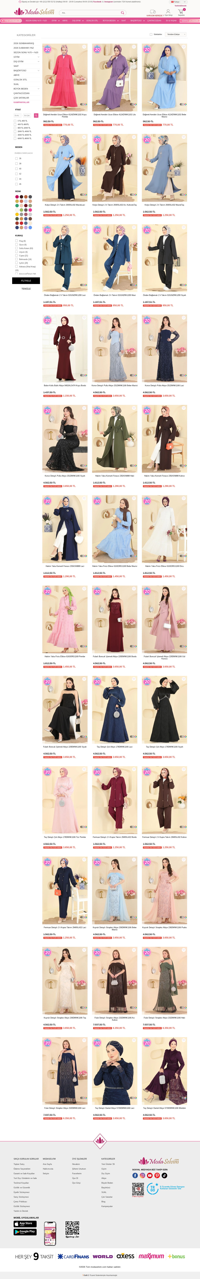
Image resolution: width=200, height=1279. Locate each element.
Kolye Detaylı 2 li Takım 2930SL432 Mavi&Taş (164, 205)
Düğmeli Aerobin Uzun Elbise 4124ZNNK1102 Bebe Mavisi (164, 115)
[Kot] (26, 223)
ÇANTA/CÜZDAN (154, 21)
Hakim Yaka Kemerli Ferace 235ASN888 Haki (114, 476)
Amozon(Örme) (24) (27, 274)
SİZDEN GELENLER (190, 21)
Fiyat (18, 109)
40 (20, 169)
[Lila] (26, 228)
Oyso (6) (23, 245)
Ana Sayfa (47, 1164)
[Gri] (22, 215)
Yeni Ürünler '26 (108, 1164)
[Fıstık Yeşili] (22, 210)
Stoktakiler (158, 34)
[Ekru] (17, 210)
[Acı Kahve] (22, 197)
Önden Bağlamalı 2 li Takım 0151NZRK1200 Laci (65, 295)
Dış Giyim (105, 1173)
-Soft (85, 1275)
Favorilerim (77, 1173)
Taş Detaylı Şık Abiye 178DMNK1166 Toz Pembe (65, 837)
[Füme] (26, 210)
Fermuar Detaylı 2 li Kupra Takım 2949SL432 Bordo (115, 837)
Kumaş (19, 235)
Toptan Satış (19, 1164)
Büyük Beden (107, 1183)
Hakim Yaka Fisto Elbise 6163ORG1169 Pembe (65, 656)
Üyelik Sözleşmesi (21, 1192)
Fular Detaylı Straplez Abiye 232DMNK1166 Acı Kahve (115, 1019)
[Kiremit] (17, 223)
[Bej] (30, 201)
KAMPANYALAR (21, 102)
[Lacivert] (17, 228)
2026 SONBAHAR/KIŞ (24, 43)
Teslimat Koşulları (21, 1183)
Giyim (103, 1169)
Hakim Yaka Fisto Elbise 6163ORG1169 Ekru (164, 566)
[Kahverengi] (30, 219)
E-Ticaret (91, 1275)
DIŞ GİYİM (76, 21)
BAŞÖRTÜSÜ (136, 21)
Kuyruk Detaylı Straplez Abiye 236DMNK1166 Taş (65, 1018)
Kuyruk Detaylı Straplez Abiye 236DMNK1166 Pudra (164, 927)
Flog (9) (22, 241)
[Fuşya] (30, 210)
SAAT (123, 21)
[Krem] (30, 223)
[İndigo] (26, 219)
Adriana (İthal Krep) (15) (25, 268)
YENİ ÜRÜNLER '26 (12, 21)
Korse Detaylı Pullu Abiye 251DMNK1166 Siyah (65, 476)
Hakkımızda (48, 1169)
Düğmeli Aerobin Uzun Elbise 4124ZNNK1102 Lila (115, 114)
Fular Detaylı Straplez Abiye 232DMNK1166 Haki (164, 1018)
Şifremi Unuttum (79, 1169)
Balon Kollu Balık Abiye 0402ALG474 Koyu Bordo (65, 385)
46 (20, 184)
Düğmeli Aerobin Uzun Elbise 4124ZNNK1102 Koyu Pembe (65, 115)
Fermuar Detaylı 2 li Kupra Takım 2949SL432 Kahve (164, 837)
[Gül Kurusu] (26, 215)
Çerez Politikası (20, 1202)
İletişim (46, 1173)
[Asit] (17, 201)
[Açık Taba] (26, 197)
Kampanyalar (107, 1206)
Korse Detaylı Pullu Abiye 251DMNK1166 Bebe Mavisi (115, 385)
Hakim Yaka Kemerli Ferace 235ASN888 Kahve (164, 476)
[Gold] (17, 215)
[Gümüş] (30, 215)
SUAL (16, 84)
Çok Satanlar (106, 1197)
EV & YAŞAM (171, 21)
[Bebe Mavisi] (26, 201)
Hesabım (76, 1164)
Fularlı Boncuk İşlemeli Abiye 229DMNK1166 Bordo (114, 656)
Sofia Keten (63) (26, 248)
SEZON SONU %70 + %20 (36, 21)
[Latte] (22, 228)
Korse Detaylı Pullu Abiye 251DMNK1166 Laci (164, 385)
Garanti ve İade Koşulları (24, 1173)
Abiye (103, 1178)
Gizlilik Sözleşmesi (22, 1206)
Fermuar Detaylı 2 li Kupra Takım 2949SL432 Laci (65, 927)
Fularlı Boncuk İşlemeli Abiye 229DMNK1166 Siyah (65, 747)
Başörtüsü (105, 1187)
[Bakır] (22, 201)
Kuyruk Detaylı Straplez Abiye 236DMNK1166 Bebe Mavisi (114, 928)
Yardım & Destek (21, 1211)
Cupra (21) (23, 256)
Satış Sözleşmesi (21, 1197)
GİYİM (54, 21)
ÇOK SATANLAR (21, 98)
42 (20, 174)
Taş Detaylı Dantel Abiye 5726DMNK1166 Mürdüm (164, 1108)
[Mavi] (30, 228)
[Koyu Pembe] (17, 197)
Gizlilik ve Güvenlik (22, 1187)
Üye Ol (75, 1178)
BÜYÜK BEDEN (109, 21)
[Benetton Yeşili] (17, 206)
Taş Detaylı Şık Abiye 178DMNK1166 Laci (115, 747)
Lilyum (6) (23, 252)
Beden (18, 147)
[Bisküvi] (22, 206)
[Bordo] (26, 206)
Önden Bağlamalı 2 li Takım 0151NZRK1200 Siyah (164, 295)
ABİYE (64, 21)
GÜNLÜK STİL (92, 21)
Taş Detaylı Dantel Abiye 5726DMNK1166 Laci (114, 1108)
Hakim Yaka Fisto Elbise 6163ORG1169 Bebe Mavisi (114, 566)
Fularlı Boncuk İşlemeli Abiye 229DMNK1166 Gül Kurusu (164, 657)
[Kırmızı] (22, 223)
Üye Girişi (76, 1183)
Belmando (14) (25, 259)
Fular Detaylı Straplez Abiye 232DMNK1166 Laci (64, 1108)
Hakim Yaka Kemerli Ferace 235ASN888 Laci (65, 566)
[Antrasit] (30, 197)
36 (20, 158)
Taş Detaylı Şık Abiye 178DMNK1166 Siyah (164, 747)
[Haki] (17, 219)
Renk (18, 191)
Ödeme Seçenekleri (22, 1169)
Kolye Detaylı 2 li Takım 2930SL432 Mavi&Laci (65, 205)
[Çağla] (30, 206)
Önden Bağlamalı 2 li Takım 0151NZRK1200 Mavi (115, 295)
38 (20, 163)
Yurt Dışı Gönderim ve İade (25, 1178)
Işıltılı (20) (23, 263)
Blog (103, 1202)
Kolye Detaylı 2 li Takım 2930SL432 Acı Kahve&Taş (115, 205)
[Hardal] (22, 219)
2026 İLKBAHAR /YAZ (24, 48)
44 (20, 179)
